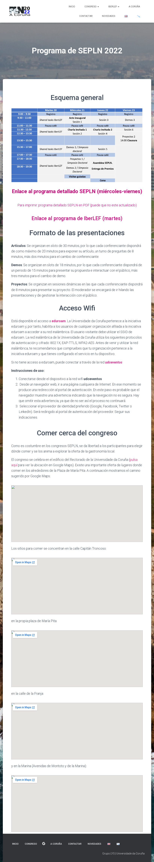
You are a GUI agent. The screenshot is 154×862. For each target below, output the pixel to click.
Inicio (72, 6)
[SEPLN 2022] (20, 11)
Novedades (108, 16)
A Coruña (134, 6)
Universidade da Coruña (130, 853)
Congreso (91, 6)
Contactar (86, 16)
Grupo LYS (108, 853)
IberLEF (112, 6)
